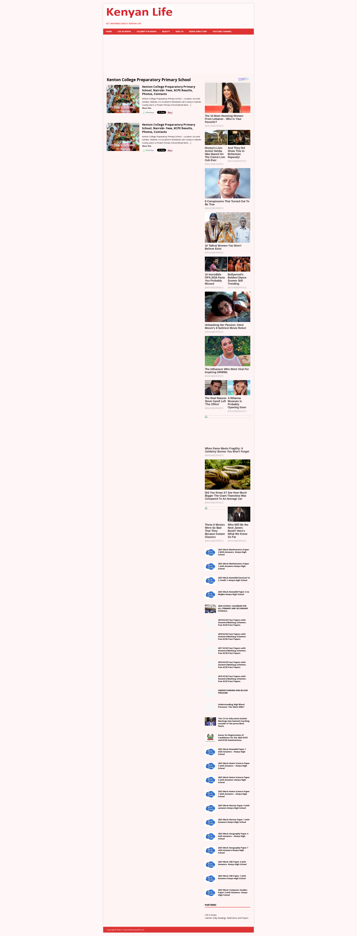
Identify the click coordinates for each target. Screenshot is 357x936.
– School (234, 780)
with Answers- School (233, 820)
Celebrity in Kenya (146, 31)
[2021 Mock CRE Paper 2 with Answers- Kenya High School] (210, 867)
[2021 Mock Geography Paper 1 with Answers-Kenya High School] (210, 853)
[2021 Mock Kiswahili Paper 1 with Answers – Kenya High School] (210, 754)
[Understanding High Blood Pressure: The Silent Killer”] (210, 710)
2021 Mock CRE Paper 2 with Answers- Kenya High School (232, 863)
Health (179, 31)
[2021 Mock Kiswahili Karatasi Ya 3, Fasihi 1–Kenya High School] (210, 583)
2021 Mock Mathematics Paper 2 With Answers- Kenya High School (233, 552)
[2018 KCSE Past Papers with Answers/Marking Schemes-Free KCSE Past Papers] (210, 639)
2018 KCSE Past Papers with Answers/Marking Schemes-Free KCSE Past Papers (232, 636)
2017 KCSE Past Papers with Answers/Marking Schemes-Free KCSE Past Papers (232, 650)
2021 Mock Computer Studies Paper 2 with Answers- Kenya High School (232, 892)
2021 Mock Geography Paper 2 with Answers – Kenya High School (233, 836)
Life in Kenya (124, 31)
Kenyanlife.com (138, 930)
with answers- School (233, 806)
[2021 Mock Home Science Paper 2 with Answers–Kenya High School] (210, 782)
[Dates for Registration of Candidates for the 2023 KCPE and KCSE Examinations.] (210, 740)
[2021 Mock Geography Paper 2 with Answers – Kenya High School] (210, 839)
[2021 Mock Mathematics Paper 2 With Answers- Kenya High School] (210, 555)
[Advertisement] (178, 54)
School (232, 751)
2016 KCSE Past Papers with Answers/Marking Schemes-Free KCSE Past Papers (232, 665)
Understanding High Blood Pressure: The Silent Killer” (231, 705)
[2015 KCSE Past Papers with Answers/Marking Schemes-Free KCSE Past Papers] (210, 681)
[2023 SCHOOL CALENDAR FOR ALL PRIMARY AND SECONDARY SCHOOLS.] (210, 611)
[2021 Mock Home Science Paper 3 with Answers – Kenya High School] (210, 768)
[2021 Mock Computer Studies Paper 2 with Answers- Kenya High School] (210, 895)
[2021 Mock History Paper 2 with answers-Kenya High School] (210, 811)
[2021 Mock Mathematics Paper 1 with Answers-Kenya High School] (210, 569)
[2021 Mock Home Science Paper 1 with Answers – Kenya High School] (210, 796)
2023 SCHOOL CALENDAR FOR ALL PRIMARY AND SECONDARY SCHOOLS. (233, 608)
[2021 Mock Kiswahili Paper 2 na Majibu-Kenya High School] (210, 597)
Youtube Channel (222, 31)
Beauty (166, 31)
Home (109, 31)
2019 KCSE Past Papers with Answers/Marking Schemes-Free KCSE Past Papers (232, 622)
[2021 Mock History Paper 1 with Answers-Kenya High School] (210, 825)
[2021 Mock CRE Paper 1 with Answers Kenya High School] (210, 881)
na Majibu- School (233, 593)
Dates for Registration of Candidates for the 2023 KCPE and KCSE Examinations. (233, 737)
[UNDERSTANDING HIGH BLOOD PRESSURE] (210, 696)
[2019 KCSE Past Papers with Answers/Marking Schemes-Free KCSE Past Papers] (210, 625)
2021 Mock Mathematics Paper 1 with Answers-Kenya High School (233, 566)
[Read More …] (184, 105)
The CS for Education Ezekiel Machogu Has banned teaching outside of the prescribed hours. (233, 722)
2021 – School (234, 579)
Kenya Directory (198, 31)
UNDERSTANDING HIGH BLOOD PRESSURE (233, 691)
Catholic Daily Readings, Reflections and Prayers (226, 918)
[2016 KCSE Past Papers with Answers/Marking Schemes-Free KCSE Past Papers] (210, 667)
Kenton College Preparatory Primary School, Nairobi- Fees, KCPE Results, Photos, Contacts (168, 90)
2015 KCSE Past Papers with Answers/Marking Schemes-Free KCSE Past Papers (232, 679)
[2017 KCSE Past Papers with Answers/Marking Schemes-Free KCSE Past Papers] (210, 653)
